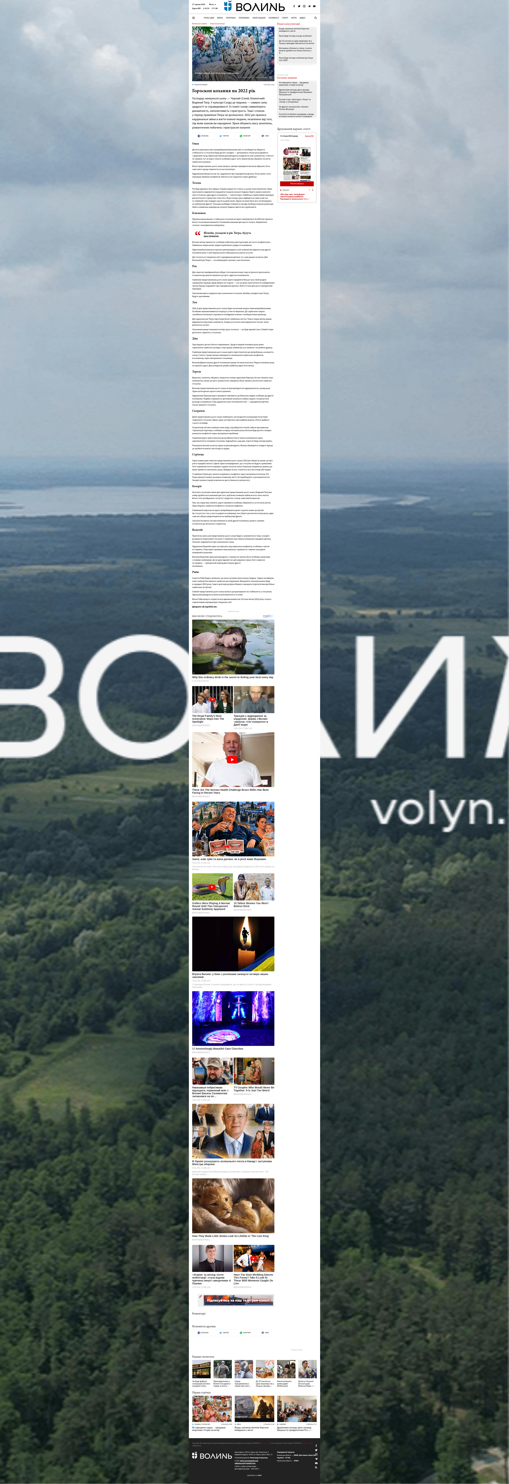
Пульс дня (209, 18)
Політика (231, 18)
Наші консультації (217, 24)
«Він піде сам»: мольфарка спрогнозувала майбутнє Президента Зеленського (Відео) (295, 196)
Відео (302, 18)
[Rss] (316, 1467)
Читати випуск (297, 184)
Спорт (285, 18)
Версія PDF (309, 136)
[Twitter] (299, 7)
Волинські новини (199, 24)
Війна (220, 18)
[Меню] (193, 18)
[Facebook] (294, 7)
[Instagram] (304, 7)
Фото (294, 18)
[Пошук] (315, 17)
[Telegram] (309, 7)
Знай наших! (259, 18)
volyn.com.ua (265, 1443)
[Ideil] (254, 1475)
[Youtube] (314, 7)
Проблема (244, 18)
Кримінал (274, 18)
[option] (297, 194)
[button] (212, 5)
